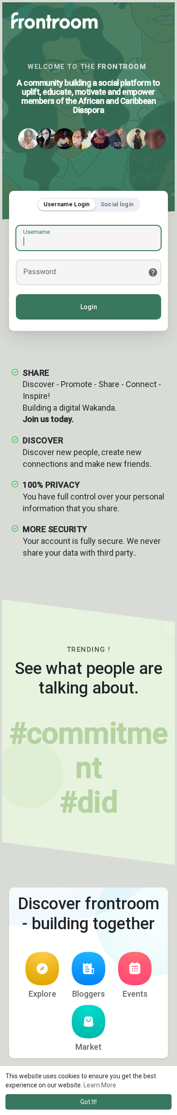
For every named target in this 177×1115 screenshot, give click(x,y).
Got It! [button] (88, 1101)
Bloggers (88, 994)
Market (88, 1047)
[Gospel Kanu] (154, 138)
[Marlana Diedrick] (46, 138)
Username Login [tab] (67, 204)
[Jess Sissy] (100, 138)
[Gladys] (64, 138)
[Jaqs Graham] (137, 138)
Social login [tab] (117, 204)
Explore (42, 994)
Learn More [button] (100, 1085)
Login (88, 306)
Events (135, 994)
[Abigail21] (28, 138)
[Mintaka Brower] (118, 138)
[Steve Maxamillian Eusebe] (82, 138)
